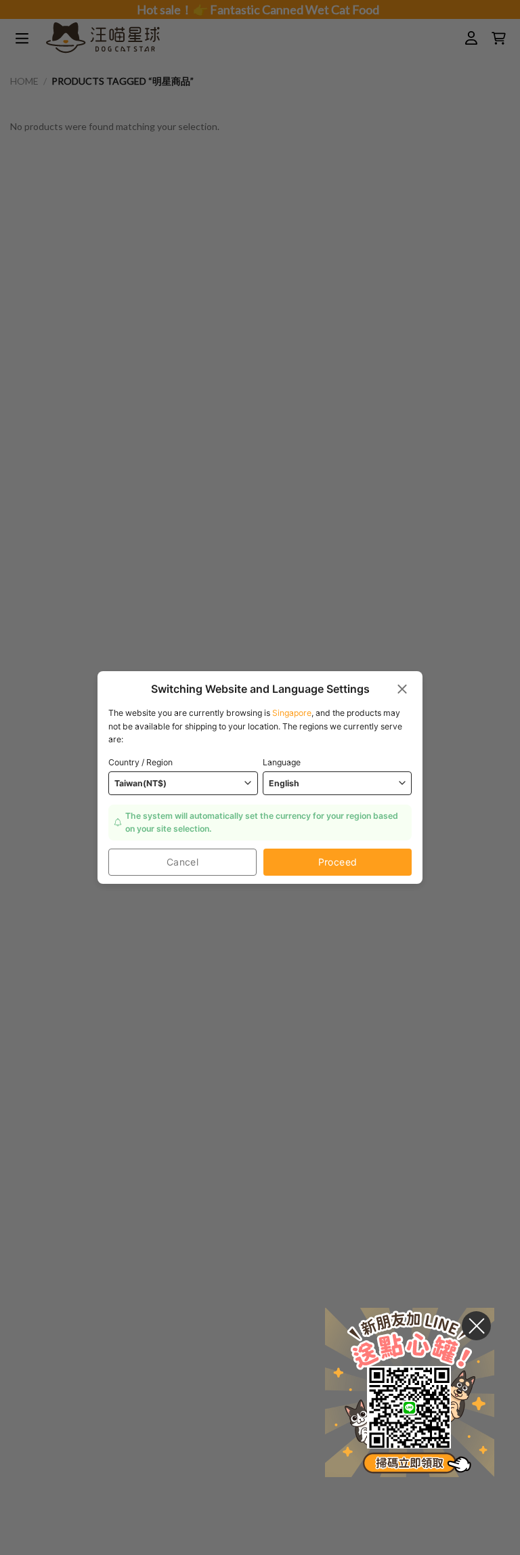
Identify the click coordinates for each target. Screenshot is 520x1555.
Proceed (338, 862)
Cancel (183, 862)
